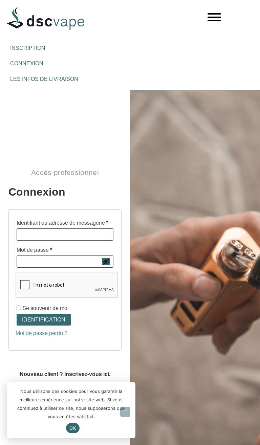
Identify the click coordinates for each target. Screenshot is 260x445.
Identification (43, 319)
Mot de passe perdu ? (41, 333)
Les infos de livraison (44, 79)
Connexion (26, 63)
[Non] (125, 412)
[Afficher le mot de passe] (106, 261)
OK (72, 428)
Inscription (27, 48)
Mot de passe (47, 249)
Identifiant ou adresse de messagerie (65, 222)
